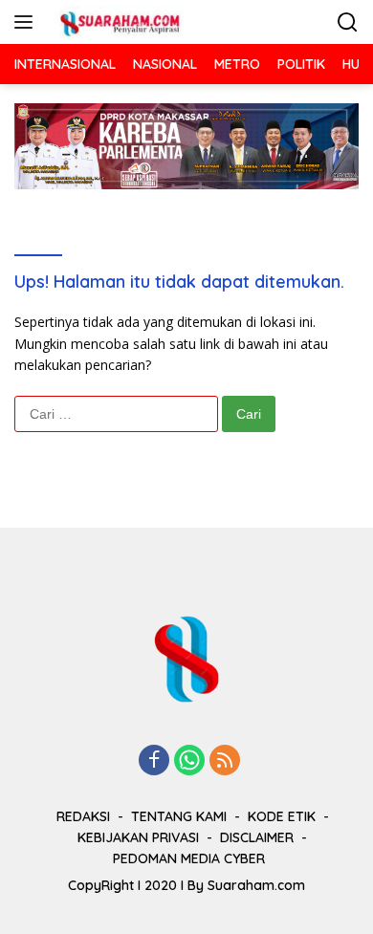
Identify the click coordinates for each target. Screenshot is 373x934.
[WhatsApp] (189, 761)
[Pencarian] (348, 22)
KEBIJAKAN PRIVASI (138, 837)
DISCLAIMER (257, 837)
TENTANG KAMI (179, 816)
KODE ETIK (282, 816)
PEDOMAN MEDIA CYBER (189, 858)
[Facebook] (154, 761)
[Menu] (27, 22)
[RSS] (224, 761)
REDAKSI (83, 816)
